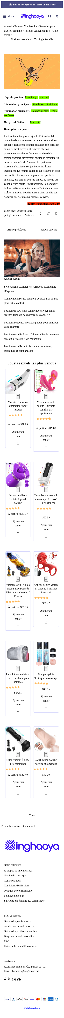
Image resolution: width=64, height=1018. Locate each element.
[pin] (19, 979)
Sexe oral (44, 97)
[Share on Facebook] (40, 214)
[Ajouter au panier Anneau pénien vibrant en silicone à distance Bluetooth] (46, 579)
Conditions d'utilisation (16, 885)
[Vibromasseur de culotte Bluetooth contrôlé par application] (46, 381)
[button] (16, 415)
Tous (32, 815)
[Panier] (56, 16)
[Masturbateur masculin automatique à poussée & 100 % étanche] (46, 474)
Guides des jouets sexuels (17, 921)
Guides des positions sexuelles (20, 931)
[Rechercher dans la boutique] (49, 16)
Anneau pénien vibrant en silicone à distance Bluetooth (46, 588)
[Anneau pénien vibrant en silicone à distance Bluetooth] (46, 564)
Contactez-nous (12, 880)
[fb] (6, 979)
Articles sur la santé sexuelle (19, 926)
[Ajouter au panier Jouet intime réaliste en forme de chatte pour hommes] (18, 668)
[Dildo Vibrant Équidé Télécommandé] (18, 739)
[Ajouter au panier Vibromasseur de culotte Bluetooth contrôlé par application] (46, 396)
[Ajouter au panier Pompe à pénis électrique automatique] (46, 668)
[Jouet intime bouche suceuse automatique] (46, 739)
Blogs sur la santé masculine (19, 936)
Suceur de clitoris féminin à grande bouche (18, 499)
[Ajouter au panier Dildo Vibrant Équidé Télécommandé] (18, 754)
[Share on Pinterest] (56, 214)
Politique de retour (14, 895)
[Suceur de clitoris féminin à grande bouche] (18, 474)
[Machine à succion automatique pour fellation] (18, 381)
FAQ (6, 941)
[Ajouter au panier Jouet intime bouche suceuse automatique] (46, 754)
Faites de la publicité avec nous (20, 946)
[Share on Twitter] (48, 214)
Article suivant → (50, 229)
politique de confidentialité (18, 890)
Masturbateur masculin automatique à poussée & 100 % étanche (46, 499)
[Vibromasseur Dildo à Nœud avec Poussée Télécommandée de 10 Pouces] (18, 564)
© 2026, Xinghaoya (32, 1008)
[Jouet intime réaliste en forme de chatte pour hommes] (18, 653)
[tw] (10, 979)
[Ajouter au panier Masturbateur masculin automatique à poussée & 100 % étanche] (46, 489)
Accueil (8, 26)
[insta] (14, 979)
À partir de (18, 424)
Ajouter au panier (18, 434)
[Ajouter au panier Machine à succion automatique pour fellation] (18, 396)
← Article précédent (15, 229)
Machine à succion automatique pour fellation (18, 406)
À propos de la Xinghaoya (18, 870)
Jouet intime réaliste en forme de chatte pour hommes (18, 678)
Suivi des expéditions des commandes (24, 900)
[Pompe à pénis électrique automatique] (46, 653)
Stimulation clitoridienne (45, 104)
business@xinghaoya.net (25, 971)
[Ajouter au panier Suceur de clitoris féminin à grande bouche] (18, 489)
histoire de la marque (15, 875)
